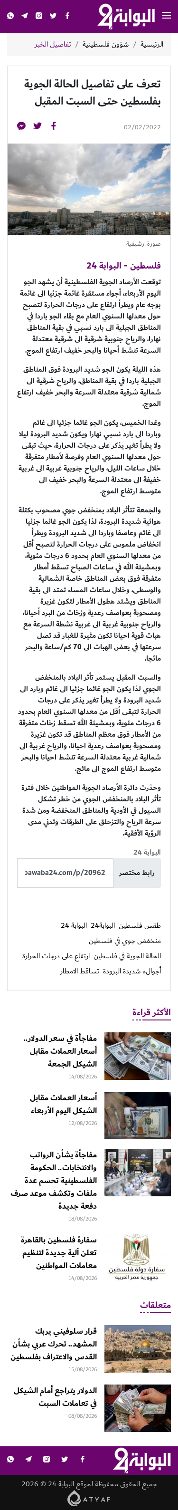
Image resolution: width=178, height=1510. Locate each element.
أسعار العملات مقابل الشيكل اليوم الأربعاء (63, 1104)
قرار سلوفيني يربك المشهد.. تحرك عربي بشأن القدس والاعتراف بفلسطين (53, 1344)
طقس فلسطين (140, 926)
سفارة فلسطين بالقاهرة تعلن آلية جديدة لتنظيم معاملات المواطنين (59, 1253)
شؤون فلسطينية (106, 44)
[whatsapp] (10, 17)
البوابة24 (103, 926)
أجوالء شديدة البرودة (132, 971)
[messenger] (21, 127)
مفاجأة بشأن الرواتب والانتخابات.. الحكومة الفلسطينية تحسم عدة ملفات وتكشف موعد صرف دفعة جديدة (53, 1180)
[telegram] (24, 17)
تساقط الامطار (79, 971)
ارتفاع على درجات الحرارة (56, 956)
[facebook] (67, 17)
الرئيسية (152, 44)
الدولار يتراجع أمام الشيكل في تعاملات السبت (55, 1397)
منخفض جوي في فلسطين (125, 941)
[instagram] (39, 17)
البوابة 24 (74, 926)
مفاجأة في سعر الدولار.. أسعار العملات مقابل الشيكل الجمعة (60, 1051)
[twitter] (53, 17)
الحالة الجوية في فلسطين (127, 956)
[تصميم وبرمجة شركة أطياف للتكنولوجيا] (89, 1497)
